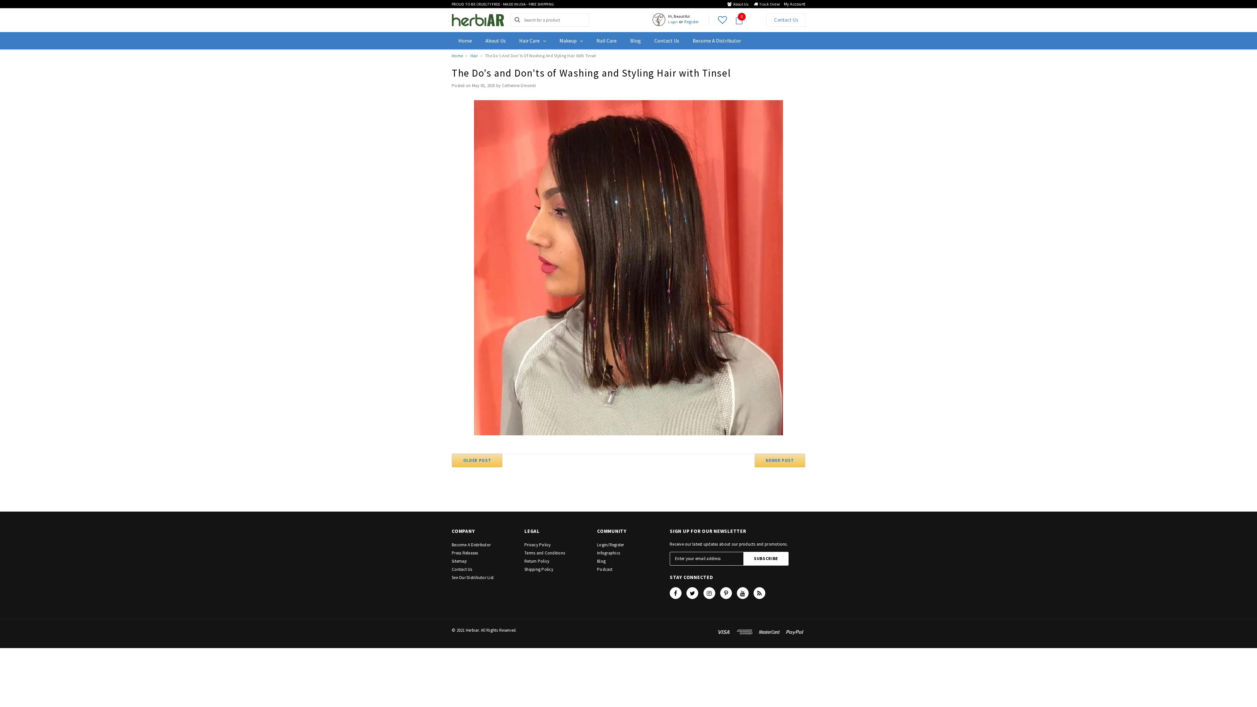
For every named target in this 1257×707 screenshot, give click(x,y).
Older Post (477, 460)
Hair (474, 56)
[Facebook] (676, 593)
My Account (794, 4)
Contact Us (785, 20)
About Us (740, 4)
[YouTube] (743, 593)
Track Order (769, 4)
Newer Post (780, 460)
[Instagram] (709, 593)
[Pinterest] (726, 593)
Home (457, 56)
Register (691, 22)
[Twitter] (692, 593)
